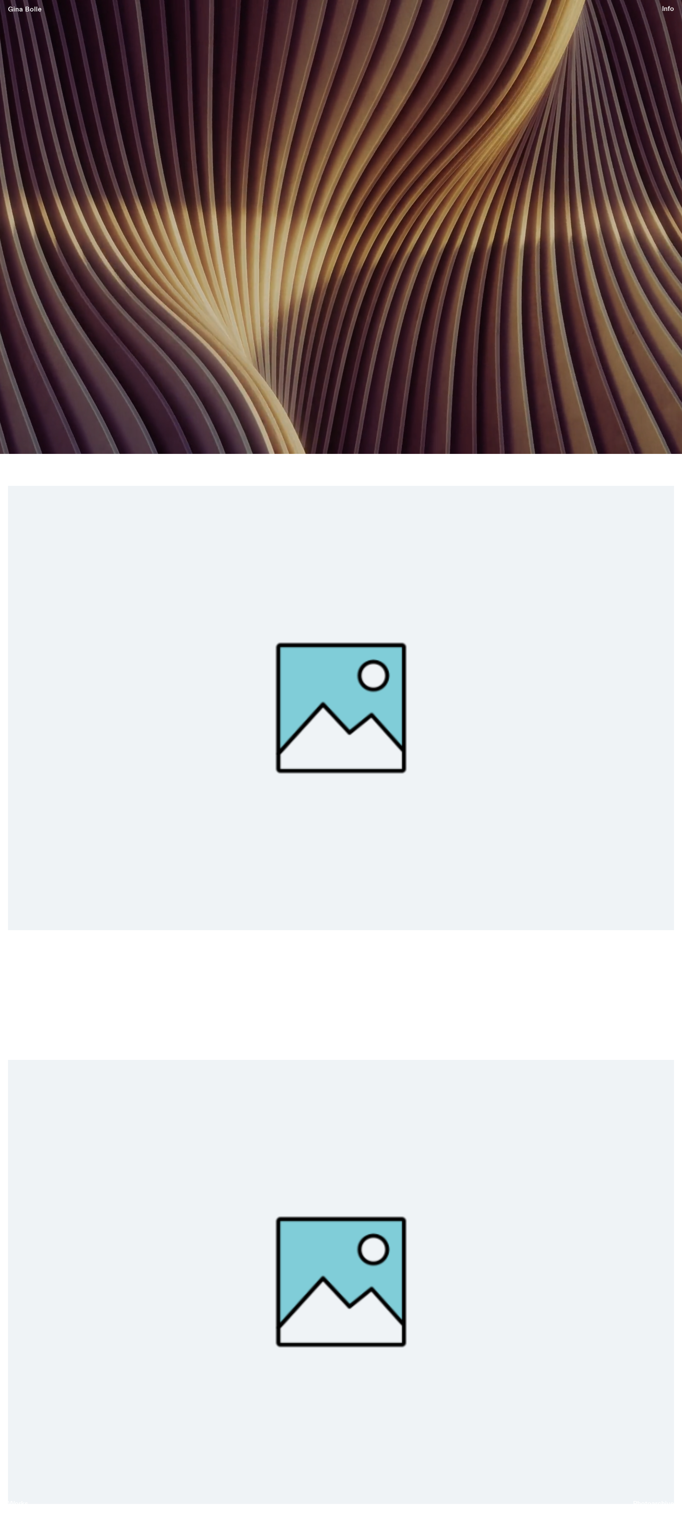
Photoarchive (653, 1503)
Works (18, 1503)
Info (668, 8)
